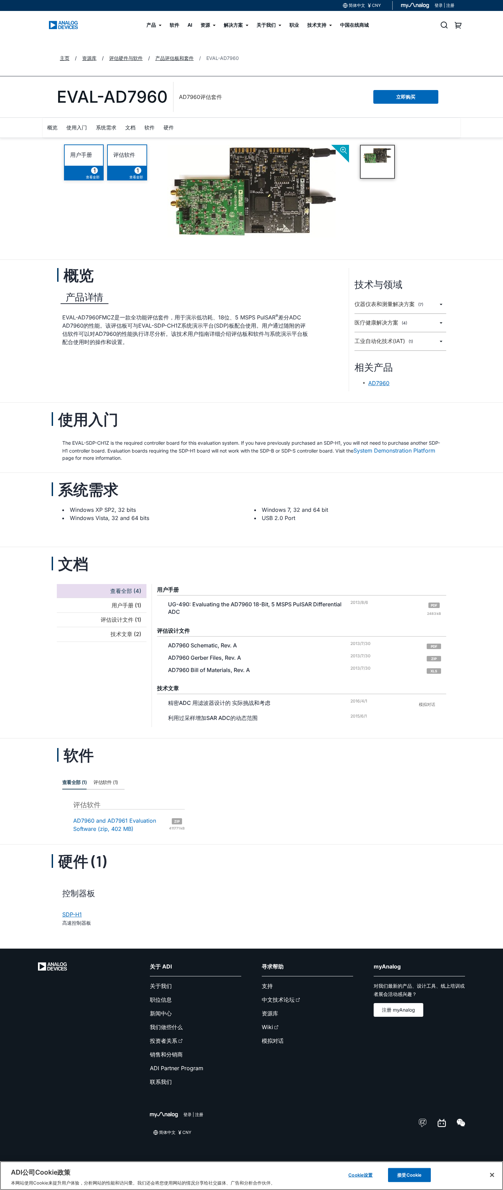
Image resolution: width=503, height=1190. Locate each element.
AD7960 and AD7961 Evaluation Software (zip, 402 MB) (129, 824)
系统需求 (106, 127)
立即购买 (405, 97)
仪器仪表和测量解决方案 (388, 304)
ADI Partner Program (176, 1068)
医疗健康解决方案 (380, 322)
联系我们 (161, 1081)
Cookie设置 (360, 1174)
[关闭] (492, 1174)
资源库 (270, 1013)
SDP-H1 (72, 914)
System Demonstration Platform (394, 450)
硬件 (169, 127)
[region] (251, 1175)
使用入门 (76, 127)
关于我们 (161, 986)
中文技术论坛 (278, 999)
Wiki (267, 1027)
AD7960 (378, 383)
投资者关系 (163, 1040)
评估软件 (124, 155)
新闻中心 (161, 1013)
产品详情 (84, 297)
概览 (52, 127)
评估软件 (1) (105, 782)
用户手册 (81, 155)
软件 (149, 127)
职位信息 (161, 999)
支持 (267, 986)
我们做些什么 (166, 1027)
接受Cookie (409, 1174)
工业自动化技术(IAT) (383, 341)
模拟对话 (273, 1040)
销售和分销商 (166, 1054)
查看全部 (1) (74, 782)
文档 (130, 127)
